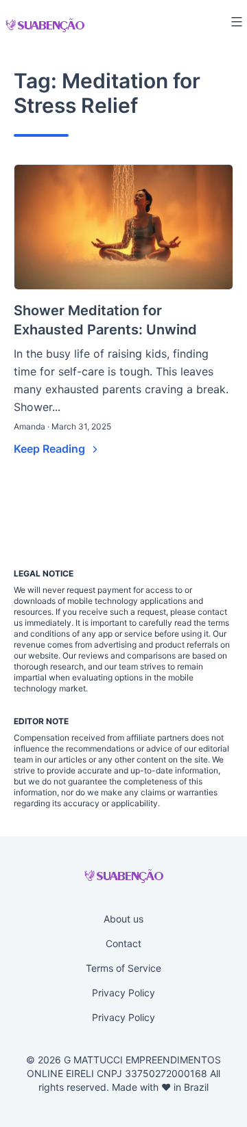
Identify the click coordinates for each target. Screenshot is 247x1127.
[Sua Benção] (44, 25)
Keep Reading (51, 448)
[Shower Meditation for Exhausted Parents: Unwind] (123, 227)
